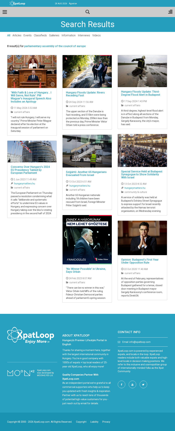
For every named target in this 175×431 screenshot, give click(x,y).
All (8, 35)
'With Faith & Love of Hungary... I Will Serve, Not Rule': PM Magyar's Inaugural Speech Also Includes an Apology (31, 97)
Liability (94, 421)
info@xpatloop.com (140, 342)
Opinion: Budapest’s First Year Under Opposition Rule (140, 261)
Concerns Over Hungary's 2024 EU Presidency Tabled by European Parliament (30, 169)
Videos (96, 35)
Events (28, 35)
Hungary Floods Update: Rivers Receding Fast (85, 94)
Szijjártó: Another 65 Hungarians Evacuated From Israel (86, 173)
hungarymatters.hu (135, 188)
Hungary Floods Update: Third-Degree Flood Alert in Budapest (140, 93)
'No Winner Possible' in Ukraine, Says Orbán (86, 270)
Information (69, 35)
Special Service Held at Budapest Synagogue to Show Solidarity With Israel (141, 174)
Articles (16, 35)
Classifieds (40, 35)
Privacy (106, 421)
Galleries (54, 35)
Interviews (84, 35)
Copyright (81, 421)
